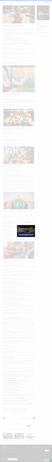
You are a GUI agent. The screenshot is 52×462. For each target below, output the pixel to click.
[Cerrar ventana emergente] (34, 225)
